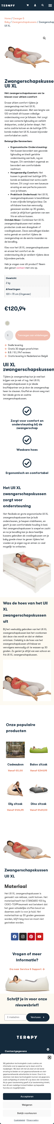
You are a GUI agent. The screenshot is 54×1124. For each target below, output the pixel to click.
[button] (49, 1057)
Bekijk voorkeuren (27, 1113)
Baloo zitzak (38, 764)
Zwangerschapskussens (24, 22)
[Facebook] (14, 936)
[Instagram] (23, 936)
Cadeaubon (15, 764)
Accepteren (27, 1096)
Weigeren (27, 1104)
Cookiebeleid (19, 1120)
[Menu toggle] (50, 5)
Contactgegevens (16, 1051)
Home (7, 18)
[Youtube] (39, 936)
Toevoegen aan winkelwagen (33, 335)
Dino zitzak (38, 804)
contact (20, 268)
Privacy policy (33, 1120)
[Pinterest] (31, 936)
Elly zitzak (15, 804)
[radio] (7, 323)
